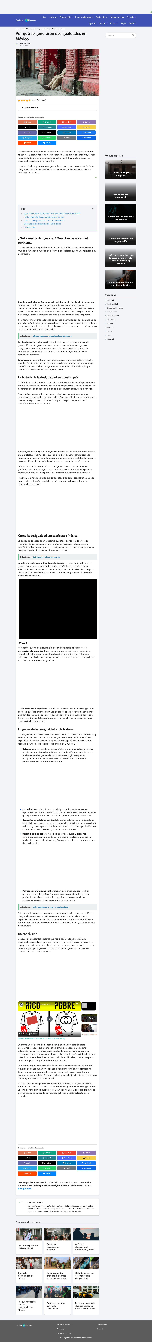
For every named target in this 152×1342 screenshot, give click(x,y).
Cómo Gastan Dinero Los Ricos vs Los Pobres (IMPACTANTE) (49, 1004)
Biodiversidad (66, 17)
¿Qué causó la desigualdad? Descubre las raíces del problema (52, 213)
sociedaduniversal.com (83, 1338)
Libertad (132, 23)
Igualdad (103, 23)
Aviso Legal (61, 1329)
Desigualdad (101, 17)
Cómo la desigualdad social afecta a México (44, 220)
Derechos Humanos (84, 17)
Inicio (44, 17)
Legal (123, 23)
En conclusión (30, 227)
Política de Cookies (64, 1333)
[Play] (89, 1028)
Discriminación (117, 17)
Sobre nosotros (102, 1325)
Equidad (92, 23)
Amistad (53, 17)
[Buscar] (132, 35)
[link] (21, 1005)
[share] (77, 1003)
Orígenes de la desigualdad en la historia (42, 224)
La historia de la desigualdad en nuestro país (44, 217)
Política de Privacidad (64, 1325)
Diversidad (131, 17)
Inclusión (114, 23)
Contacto (100, 1329)
